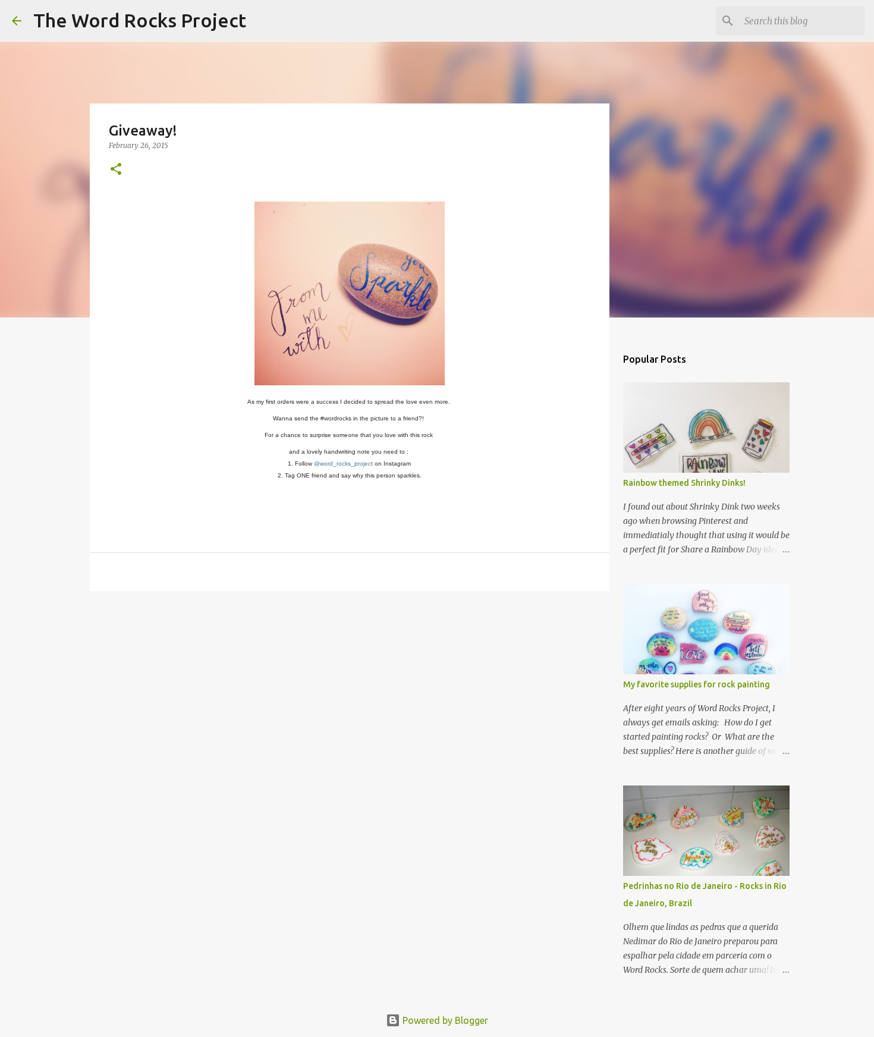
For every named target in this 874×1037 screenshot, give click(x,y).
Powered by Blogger (444, 1020)
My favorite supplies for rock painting (696, 684)
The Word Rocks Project (139, 20)
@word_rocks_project (343, 463)
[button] (116, 170)
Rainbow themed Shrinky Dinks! (684, 483)
